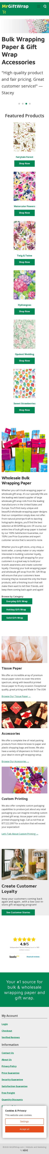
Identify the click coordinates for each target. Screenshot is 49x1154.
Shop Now (24, 163)
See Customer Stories (18, 912)
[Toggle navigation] (38, 6)
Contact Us (8, 1052)
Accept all (24, 1129)
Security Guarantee (12, 1079)
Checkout (7, 1030)
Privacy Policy (9, 1066)
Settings (24, 1121)
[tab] (19, 104)
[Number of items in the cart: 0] (4, 11)
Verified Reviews (11, 1037)
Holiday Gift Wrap (16, 609)
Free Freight (8, 1092)
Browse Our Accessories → (15, 761)
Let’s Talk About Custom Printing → (20, 833)
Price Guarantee (10, 1072)
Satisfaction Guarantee (14, 1086)
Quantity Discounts (12, 1099)
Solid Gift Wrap (14, 617)
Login (5, 1024)
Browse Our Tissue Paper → (16, 696)
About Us (7, 1059)
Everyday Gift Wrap (16, 601)
